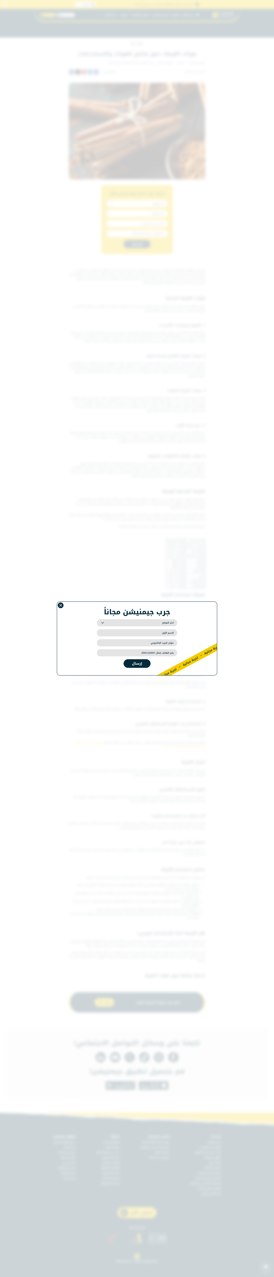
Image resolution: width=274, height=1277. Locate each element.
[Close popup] (61, 605)
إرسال (137, 663)
